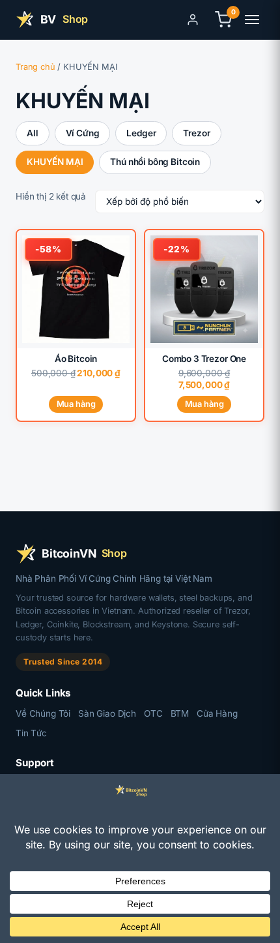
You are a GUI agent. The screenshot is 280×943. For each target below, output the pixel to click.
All (32, 133)
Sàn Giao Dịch (107, 713)
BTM (180, 713)
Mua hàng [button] (204, 404)
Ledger (141, 133)
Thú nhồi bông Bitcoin (155, 162)
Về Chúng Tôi (43, 713)
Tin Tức (31, 733)
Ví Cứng (83, 133)
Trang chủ (35, 67)
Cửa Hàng (217, 713)
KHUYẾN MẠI (55, 162)
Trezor (196, 133)
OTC (153, 713)
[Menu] (252, 19)
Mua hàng (76, 404)
